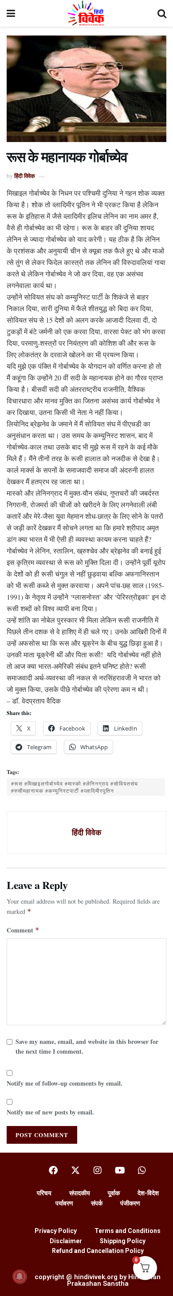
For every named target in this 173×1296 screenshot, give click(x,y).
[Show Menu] (11, 13)
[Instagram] (97, 1170)
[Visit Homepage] (86, 13)
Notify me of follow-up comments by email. (64, 1083)
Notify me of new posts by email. (50, 1112)
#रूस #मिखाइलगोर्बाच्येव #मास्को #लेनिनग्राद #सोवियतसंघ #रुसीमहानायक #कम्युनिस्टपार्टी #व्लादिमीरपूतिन (74, 787)
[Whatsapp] (142, 1170)
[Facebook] (53, 1170)
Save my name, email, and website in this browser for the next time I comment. (87, 1046)
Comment (23, 930)
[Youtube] (120, 1170)
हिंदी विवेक (24, 175)
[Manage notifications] (19, 1276)
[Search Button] (161, 13)
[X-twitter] (75, 1170)
